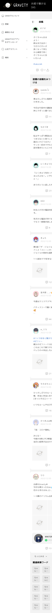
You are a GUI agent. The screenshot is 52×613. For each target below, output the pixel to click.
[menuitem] (15, 15)
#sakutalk (37, 64)
